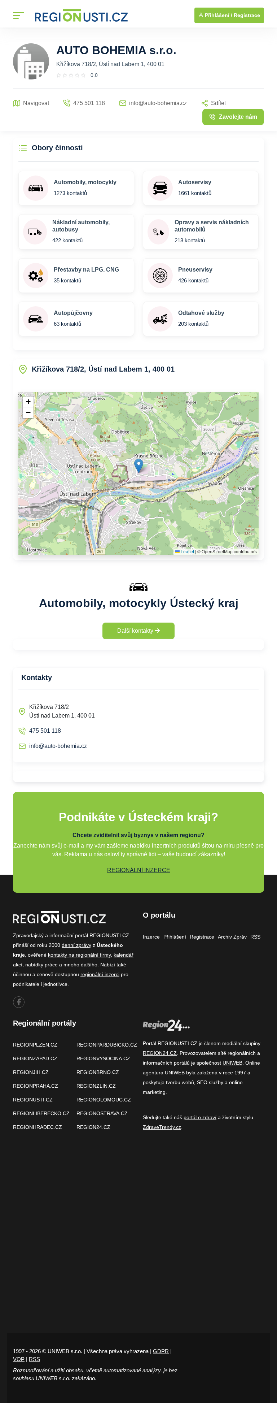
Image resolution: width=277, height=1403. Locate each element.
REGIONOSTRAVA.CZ (102, 1113)
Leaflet (187, 551)
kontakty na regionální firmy (79, 955)
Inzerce (151, 937)
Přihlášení (174, 937)
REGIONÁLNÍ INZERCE (138, 870)
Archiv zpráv (232, 937)
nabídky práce (41, 964)
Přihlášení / (217, 15)
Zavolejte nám (238, 117)
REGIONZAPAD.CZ (35, 1058)
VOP (19, 1359)
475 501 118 (45, 731)
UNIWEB (232, 1063)
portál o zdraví (200, 1117)
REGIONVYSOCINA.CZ (103, 1058)
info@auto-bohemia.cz (58, 746)
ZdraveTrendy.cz (162, 1127)
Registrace (247, 15)
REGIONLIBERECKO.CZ (41, 1113)
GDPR (161, 1351)
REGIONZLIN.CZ (96, 1086)
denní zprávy (76, 945)
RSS (255, 937)
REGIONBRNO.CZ (97, 1072)
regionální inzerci (99, 974)
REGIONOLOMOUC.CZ (103, 1100)
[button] (138, 466)
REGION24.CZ (93, 1127)
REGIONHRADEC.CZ (37, 1127)
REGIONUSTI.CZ (33, 1100)
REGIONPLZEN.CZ (35, 1045)
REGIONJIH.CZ (31, 1072)
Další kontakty (136, 631)
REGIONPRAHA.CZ (35, 1086)
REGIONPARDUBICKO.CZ (106, 1045)
